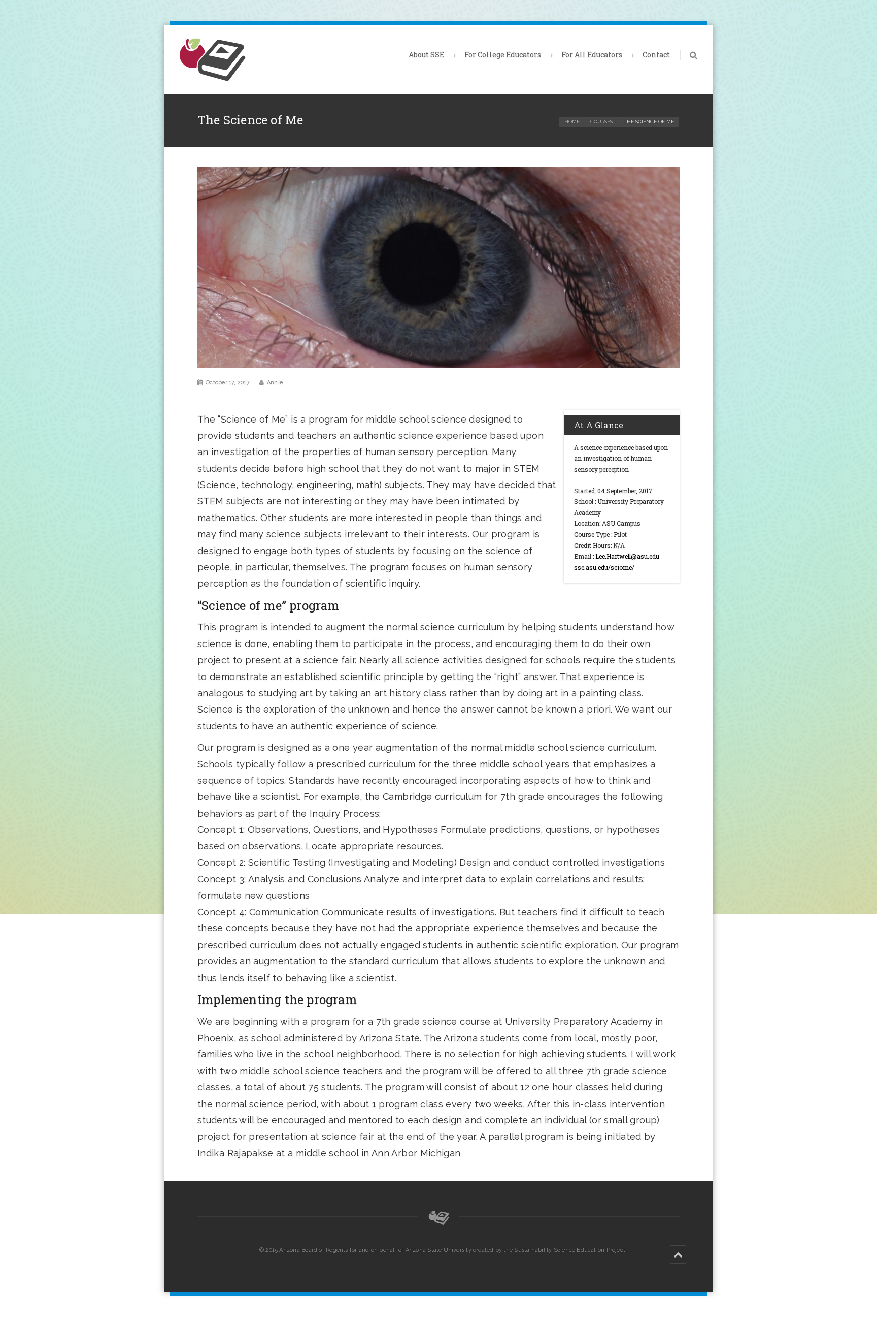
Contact (656, 54)
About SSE (426, 54)
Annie (275, 382)
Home (572, 121)
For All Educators (591, 54)
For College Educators (502, 54)
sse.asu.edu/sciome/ (604, 567)
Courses (601, 121)
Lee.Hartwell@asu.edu (627, 556)
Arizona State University (438, 1250)
